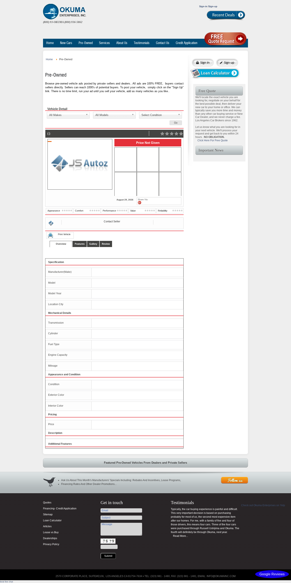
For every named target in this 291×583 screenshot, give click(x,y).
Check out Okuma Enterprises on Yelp (263, 505)
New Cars (66, 43)
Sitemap (48, 514)
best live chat (6, 581)
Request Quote (226, 40)
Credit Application (186, 43)
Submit (108, 555)
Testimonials (142, 43)
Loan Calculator (52, 520)
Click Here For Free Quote (212, 140)
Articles (47, 526)
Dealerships (50, 538)
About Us (121, 43)
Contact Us (162, 43)
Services (104, 43)
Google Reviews (272, 574)
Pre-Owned (86, 43)
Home (50, 43)
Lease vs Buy (51, 532)
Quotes (47, 502)
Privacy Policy (51, 544)
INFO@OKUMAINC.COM (221, 576)
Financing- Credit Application (59, 508)
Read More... (180, 535)
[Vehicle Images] (126, 159)
